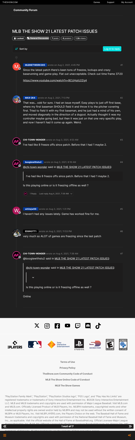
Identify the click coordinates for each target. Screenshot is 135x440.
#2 (121, 97)
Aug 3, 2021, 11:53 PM (60, 231)
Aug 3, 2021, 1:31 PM (59, 209)
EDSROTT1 (30, 231)
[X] (37, 326)
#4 (121, 162)
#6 (121, 231)
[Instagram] (47, 326)
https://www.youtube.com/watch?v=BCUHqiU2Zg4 (55, 80)
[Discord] (88, 326)
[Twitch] (77, 326)
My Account (127, 2)
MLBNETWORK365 (35, 65)
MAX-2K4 (30, 97)
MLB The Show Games (67, 385)
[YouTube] (67, 326)
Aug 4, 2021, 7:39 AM (67, 253)
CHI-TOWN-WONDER (34, 139)
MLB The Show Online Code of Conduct (67, 379)
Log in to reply (112, 48)
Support (110, 2)
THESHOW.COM (10, 2)
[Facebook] (57, 326)
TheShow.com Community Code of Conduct (67, 373)
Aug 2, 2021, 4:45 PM (69, 65)
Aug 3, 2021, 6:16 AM (65, 162)
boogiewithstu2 (33, 162)
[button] (4, 435)
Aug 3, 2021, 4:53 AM (67, 139)
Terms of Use (67, 361)
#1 (122, 65)
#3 (121, 139)
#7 (121, 253)
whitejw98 (30, 209)
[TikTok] (98, 326)
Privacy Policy (67, 367)
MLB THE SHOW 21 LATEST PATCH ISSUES (84, 167)
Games (97, 2)
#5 (121, 209)
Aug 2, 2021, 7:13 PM (58, 97)
